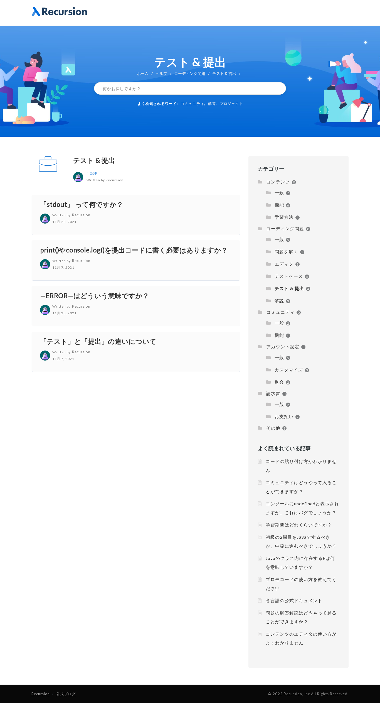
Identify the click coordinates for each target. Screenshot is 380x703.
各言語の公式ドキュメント (294, 600)
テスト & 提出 (94, 160)
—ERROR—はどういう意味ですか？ (94, 296)
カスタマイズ (289, 369)
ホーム (143, 73)
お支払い (284, 416)
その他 (273, 427)
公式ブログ (66, 694)
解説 (279, 300)
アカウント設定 (282, 346)
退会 (279, 381)
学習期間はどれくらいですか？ (299, 524)
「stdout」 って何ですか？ (81, 204)
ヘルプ (161, 73)
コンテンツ (278, 181)
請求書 (273, 393)
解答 (212, 103)
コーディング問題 (189, 73)
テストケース (289, 276)
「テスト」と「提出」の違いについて (98, 341)
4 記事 (92, 173)
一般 (279, 192)
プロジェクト (231, 103)
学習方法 (284, 217)
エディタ (284, 263)
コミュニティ (192, 103)
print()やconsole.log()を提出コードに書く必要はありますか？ (134, 250)
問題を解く (286, 251)
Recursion (40, 694)
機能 (279, 204)
